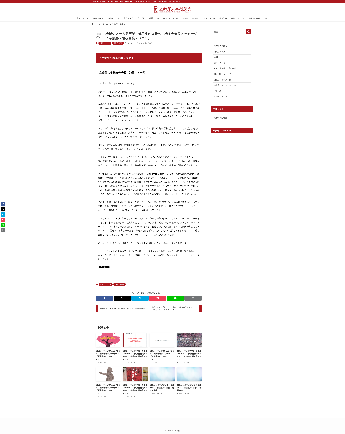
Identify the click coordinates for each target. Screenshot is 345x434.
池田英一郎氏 (117, 43)
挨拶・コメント (105, 43)
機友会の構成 (219, 51)
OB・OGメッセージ (222, 74)
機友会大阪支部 (220, 117)
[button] (104, 298)
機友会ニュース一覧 (222, 79)
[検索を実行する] (248, 31)
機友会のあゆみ (220, 46)
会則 (216, 57)
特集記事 (217, 90)
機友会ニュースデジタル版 (225, 85)
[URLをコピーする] (193, 298)
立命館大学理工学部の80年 (225, 68)
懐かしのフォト (220, 62)
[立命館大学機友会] (172, 9)
